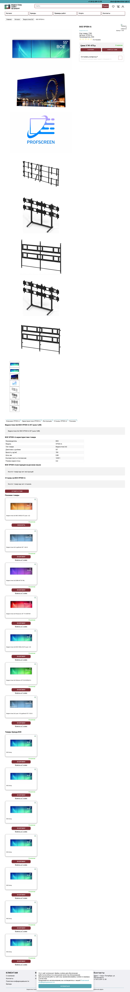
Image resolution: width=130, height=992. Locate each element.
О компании (10, 976)
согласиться (65, 986)
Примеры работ (60, 13)
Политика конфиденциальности (17, 981)
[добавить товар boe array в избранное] (35, 736)
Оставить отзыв (17, 491)
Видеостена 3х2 (83, 30)
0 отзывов (97, 40)
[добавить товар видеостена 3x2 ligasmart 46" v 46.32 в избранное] (35, 531)
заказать (21, 525)
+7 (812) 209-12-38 (95, 1)
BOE (92, 37)
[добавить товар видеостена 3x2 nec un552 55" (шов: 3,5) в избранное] (35, 499)
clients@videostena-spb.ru (119, 1)
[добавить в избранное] (124, 26)
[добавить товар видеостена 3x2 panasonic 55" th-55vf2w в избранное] (35, 598)
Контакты (106, 13)
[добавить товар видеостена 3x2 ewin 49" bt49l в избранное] (35, 564)
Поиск (105, 6)
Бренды (33, 13)
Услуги (81, 13)
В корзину (91, 49)
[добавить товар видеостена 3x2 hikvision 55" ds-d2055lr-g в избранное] (35, 664)
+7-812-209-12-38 (100, 979)
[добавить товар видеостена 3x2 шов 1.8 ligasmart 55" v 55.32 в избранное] (35, 697)
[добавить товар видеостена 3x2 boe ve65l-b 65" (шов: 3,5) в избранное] (35, 631)
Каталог (9, 13)
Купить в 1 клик (112, 49)
